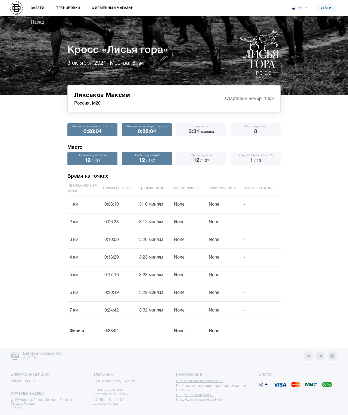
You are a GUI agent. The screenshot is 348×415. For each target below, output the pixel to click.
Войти (325, 8)
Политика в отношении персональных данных (211, 385)
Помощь (182, 390)
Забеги (37, 8)
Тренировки (68, 8)
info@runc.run (23, 381)
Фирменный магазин (112, 8)
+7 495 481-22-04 (109, 400)
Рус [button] (300, 8)
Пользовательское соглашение (199, 381)
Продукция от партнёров (195, 395)
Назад (37, 22)
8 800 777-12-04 (108, 390)
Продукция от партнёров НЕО (199, 399)
